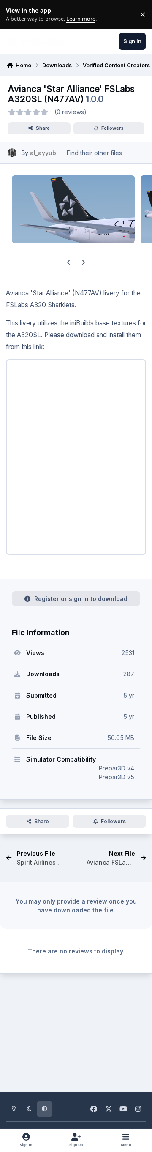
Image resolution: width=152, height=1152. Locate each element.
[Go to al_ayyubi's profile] (12, 152)
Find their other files (94, 152)
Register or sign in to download (81, 598)
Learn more (16, 15)
